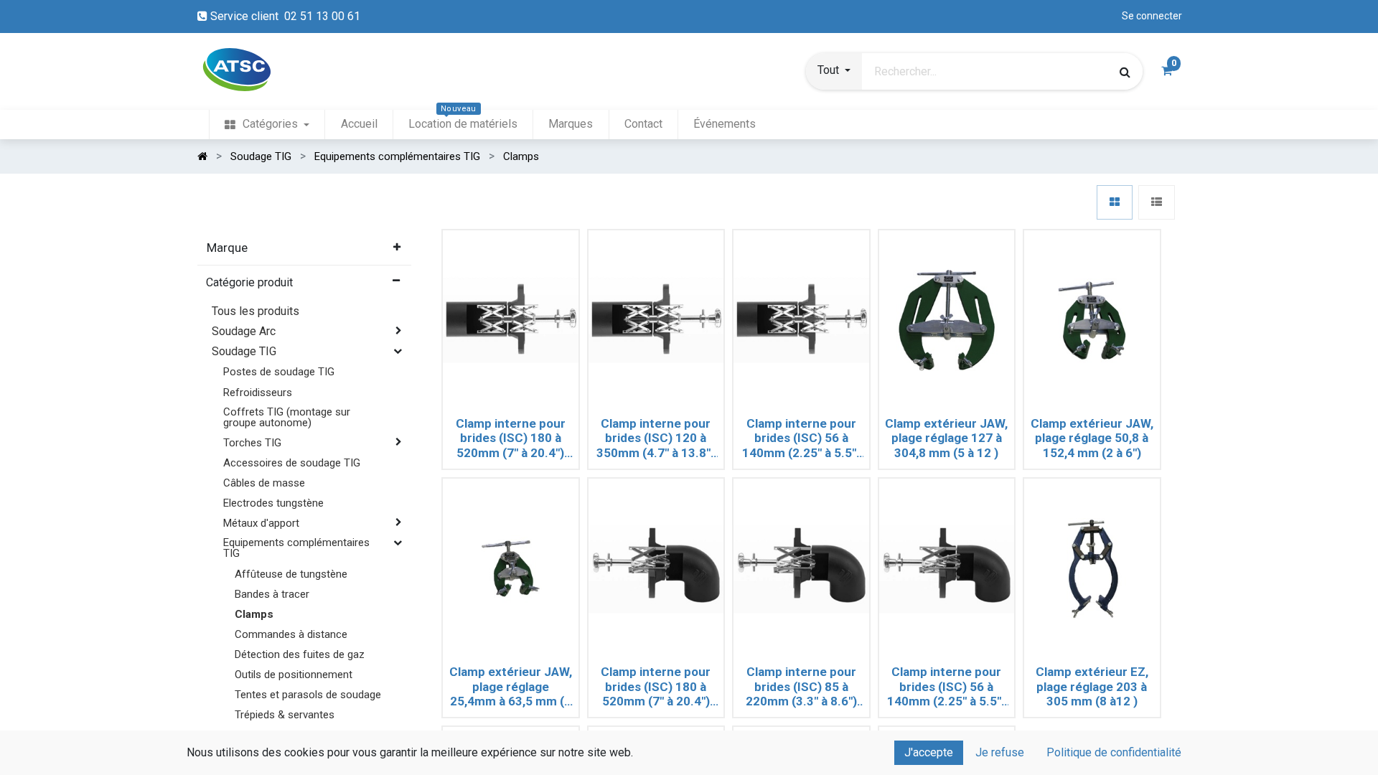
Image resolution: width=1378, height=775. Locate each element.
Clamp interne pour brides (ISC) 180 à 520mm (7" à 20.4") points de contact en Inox (510, 438)
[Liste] (1156, 202)
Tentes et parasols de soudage (308, 694)
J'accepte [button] (928, 752)
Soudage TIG (244, 351)
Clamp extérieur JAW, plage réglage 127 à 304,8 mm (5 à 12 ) (946, 438)
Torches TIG (252, 442)
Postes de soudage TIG (278, 371)
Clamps (254, 614)
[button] (834, 71)
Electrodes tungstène (273, 503)
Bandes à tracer (272, 594)
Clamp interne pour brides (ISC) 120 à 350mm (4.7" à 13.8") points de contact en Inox (655, 438)
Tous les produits (255, 311)
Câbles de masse (264, 482)
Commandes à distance (291, 634)
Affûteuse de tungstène (291, 574)
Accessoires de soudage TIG (291, 462)
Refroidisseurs (257, 392)
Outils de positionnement (293, 674)
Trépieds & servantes (284, 714)
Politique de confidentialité (1113, 752)
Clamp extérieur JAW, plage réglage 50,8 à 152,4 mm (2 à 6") (1092, 438)
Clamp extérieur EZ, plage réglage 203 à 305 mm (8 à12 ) (1092, 686)
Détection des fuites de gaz (300, 654)
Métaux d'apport (261, 523)
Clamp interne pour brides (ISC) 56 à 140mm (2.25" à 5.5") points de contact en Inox (801, 438)
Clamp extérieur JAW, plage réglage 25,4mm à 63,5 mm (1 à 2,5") (510, 686)
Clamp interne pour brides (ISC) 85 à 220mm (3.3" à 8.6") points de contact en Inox (801, 686)
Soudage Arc (244, 331)
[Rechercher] (1125, 71)
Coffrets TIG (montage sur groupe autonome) (286, 417)
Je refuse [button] (999, 752)
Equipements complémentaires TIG (296, 548)
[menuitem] (267, 124)
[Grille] (1115, 202)
